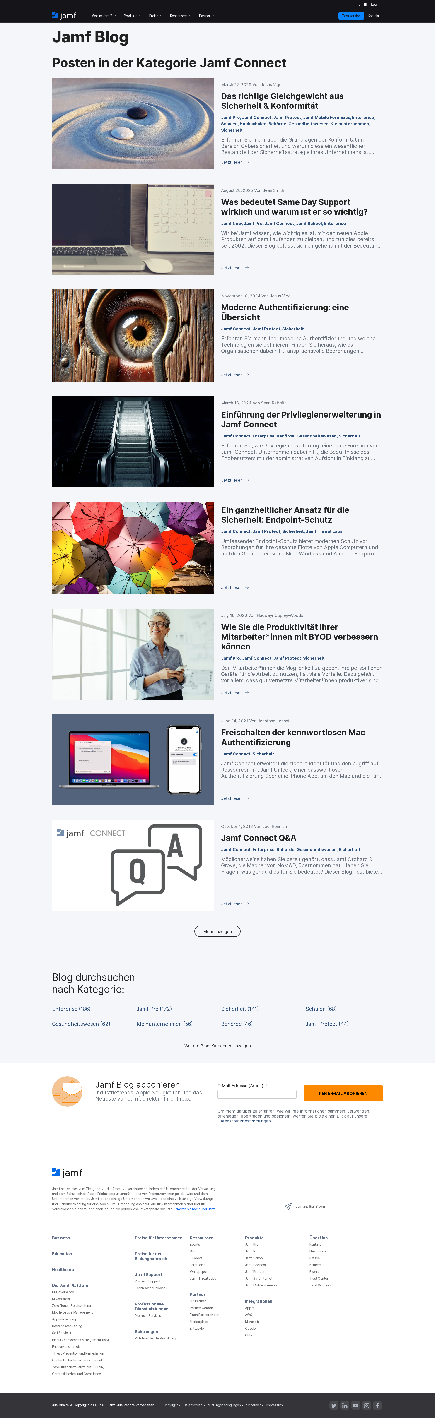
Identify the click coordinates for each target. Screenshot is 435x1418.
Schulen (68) (321, 1009)
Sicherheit (232, 129)
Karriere (315, 1265)
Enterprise (363, 117)
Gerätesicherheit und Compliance (76, 1374)
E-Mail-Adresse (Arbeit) (242, 1086)
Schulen (229, 123)
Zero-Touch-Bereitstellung (71, 1306)
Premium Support (147, 1281)
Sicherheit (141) (240, 1009)
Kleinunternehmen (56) (165, 1024)
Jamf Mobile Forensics (326, 117)
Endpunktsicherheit (66, 1347)
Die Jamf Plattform (71, 1285)
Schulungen (146, 1331)
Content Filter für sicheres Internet (77, 1360)
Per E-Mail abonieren (343, 1093)
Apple (249, 1308)
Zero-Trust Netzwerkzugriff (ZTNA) (78, 1367)
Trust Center (318, 1278)
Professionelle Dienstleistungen (152, 1306)
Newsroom (317, 1251)
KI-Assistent (61, 1299)
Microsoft (252, 1322)
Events (195, 1245)
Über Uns (318, 1237)
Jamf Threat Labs (324, 531)
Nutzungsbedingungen (224, 1405)
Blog (193, 1251)
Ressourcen (202, 1237)
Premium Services (148, 1316)
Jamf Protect (287, 117)
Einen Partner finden (204, 1315)
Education (62, 1253)
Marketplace (199, 1322)
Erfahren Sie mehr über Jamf (194, 1209)
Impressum (274, 1405)
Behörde (277, 123)
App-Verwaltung (64, 1319)
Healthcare (63, 1269)
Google (250, 1329)
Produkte (254, 1237)
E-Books (196, 1258)
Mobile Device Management (72, 1312)
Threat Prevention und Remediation (78, 1353)
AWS (248, 1315)
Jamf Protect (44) (327, 1024)
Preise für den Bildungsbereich (151, 1256)
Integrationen (258, 1301)
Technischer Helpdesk (151, 1288)
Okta (248, 1335)
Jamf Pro (230, 117)
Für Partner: (198, 1301)
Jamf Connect (256, 117)
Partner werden (201, 1308)
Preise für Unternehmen (158, 1237)
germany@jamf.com (310, 1206)
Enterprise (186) (71, 1009)
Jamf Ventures (320, 1285)
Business (61, 1237)
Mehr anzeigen (217, 931)
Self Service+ (61, 1333)
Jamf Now (231, 223)
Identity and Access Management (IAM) (81, 1340)
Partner (197, 1294)
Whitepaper (198, 1272)
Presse (314, 1258)
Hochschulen (253, 123)
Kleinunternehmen (350, 123)
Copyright (170, 1405)
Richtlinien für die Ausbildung (155, 1338)
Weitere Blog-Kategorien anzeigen (217, 1045)
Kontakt (315, 1245)
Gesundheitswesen (308, 123)
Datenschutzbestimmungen (244, 1120)
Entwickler (197, 1329)
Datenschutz (193, 1405)
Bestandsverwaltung (67, 1326)
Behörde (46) (237, 1024)
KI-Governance (63, 1292)
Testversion (351, 16)
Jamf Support (148, 1274)
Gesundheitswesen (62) (81, 1024)
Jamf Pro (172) (154, 1009)
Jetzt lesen (232, 162)
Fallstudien (197, 1265)
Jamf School (309, 223)
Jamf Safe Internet (259, 1278)
